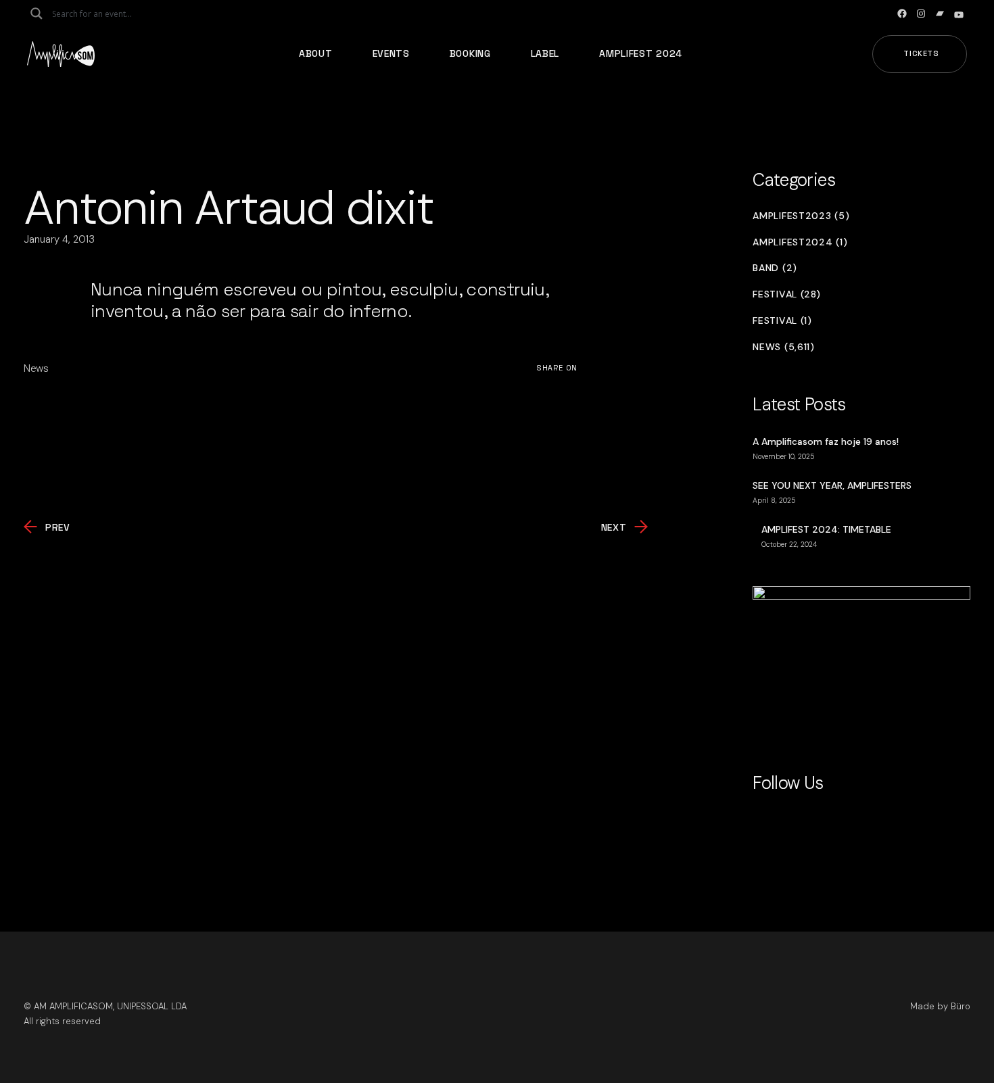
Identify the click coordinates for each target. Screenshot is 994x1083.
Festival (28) (786, 294)
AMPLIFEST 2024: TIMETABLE (826, 529)
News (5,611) (783, 347)
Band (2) (775, 268)
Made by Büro (940, 1006)
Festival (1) (782, 321)
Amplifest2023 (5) (801, 216)
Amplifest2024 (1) (800, 242)
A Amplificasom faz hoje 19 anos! (826, 441)
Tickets (921, 53)
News (36, 368)
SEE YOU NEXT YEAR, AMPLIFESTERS (832, 485)
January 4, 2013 (59, 239)
